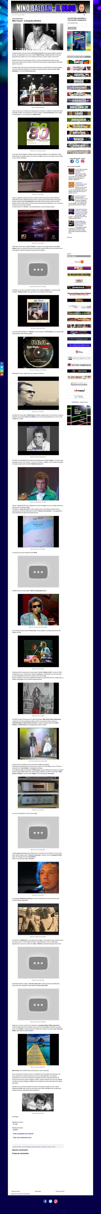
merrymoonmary (50, 1210)
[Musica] (79, 82)
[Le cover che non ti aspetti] (79, 115)
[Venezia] (79, 140)
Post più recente (15, 1191)
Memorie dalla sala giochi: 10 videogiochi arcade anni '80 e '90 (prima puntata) (80, 223)
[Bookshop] (79, 147)
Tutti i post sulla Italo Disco (22, 1137)
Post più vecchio (60, 1191)
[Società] (79, 76)
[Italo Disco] (79, 102)
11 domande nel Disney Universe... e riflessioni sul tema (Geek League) (81, 211)
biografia (28, 1146)
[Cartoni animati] (79, 95)
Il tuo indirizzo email (73, 22)
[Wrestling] (79, 134)
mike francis (45, 1146)
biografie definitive (38, 53)
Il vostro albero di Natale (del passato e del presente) (81, 171)
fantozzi (33, 1146)
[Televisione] (79, 89)
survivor (53, 1146)
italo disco (38, 1146)
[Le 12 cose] (79, 127)
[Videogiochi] (79, 121)
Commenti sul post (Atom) (23, 1193)
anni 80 (24, 1146)
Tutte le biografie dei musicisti (23, 1134)
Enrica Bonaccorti (30, 71)
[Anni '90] (79, 70)
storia (49, 1146)
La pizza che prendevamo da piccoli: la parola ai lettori (81, 184)
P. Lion (15, 1124)
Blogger (63, 1210)
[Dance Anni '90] (79, 108)
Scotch (15, 1130)
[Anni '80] (79, 63)
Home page (38, 1191)
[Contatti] (79, 153)
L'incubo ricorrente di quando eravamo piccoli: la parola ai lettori (81, 197)
